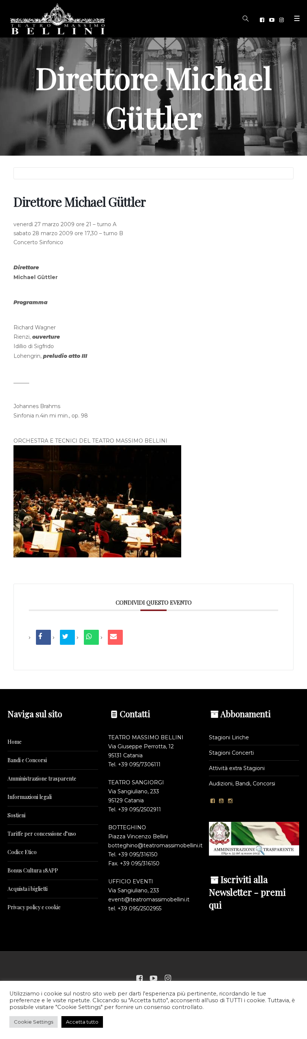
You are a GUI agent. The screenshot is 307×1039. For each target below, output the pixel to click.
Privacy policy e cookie (34, 907)
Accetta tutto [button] (82, 1022)
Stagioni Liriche (229, 737)
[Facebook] (262, 20)
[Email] (115, 637)
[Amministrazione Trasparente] (254, 838)
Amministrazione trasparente (41, 778)
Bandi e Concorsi (27, 760)
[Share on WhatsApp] (91, 637)
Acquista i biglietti (27, 888)
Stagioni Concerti (231, 752)
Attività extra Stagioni (237, 768)
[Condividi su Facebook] (43, 637)
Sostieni (16, 815)
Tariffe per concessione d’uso (41, 833)
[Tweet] (67, 637)
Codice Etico (22, 852)
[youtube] (272, 20)
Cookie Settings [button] (33, 1022)
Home (14, 741)
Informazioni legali (29, 796)
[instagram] (281, 20)
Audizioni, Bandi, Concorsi (242, 783)
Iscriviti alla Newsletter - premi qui (247, 892)
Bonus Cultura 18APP (32, 870)
